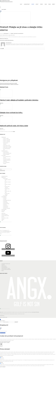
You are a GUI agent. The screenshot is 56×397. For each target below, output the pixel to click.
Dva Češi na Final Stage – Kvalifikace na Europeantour (9, 84)
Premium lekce (5, 178)
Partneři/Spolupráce (4, 267)
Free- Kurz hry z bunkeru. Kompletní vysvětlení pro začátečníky (6, 160)
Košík (2, 220)
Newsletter (3, 264)
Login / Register (4, 9)
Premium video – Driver (6, 145)
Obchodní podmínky (5, 214)
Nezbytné (2, 357)
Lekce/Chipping (5, 202)
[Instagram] (0, 48)
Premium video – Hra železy (7, 146)
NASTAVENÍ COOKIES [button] (3, 342)
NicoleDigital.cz (2, 315)
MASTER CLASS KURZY (5, 150)
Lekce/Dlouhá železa (6, 203)
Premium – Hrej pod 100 (6, 139)
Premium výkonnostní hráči (7, 153)
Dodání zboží (3, 213)
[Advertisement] (22, 64)
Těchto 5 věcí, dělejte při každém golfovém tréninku (19, 100)
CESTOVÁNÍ (3, 210)
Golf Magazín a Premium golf (6, 263)
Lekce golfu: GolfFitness (6, 208)
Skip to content (7, 0)
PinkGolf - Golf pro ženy (14, 33)
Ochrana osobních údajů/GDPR (6, 269)
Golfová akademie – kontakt (6, 268)
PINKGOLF (3, 211)
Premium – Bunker (6, 138)
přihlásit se (22, 388)
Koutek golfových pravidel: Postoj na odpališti (8, 83)
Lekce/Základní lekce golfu (7, 200)
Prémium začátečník (6, 154)
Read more (1, 115)
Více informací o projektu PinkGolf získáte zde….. (7, 40)
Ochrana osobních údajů (5, 215)
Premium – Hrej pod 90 (6, 141)
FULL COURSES (4, 155)
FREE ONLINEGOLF (4, 196)
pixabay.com (6, 230)
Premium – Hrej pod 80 (6, 140)
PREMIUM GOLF (4, 177)
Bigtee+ (3, 270)
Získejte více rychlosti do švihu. (11, 113)
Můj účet (3, 216)
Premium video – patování (7, 147)
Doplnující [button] (1, 362)
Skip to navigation (2, 0)
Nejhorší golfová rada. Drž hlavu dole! (14, 126)
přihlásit (14, 131)
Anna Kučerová (6, 33)
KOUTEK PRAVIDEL (4, 209)
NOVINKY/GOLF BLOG (5, 176)
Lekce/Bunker (5, 201)
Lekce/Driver (5, 204)
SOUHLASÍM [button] (7, 342)
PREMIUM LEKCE (4, 137)
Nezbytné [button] (1, 356)
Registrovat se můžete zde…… (4, 38)
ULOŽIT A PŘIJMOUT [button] (2, 366)
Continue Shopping (2, 332)
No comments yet (20, 33)
